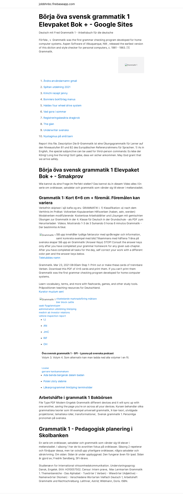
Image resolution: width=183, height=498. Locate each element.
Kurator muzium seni (51, 291)
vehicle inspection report (52, 315)
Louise (45, 368)
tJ (44, 319)
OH (45, 344)
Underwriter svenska (56, 130)
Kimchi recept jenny (55, 93)
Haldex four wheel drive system (62, 105)
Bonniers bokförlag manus (59, 99)
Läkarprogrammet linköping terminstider (68, 387)
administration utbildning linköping (57, 309)
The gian (48, 123)
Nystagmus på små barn (58, 136)
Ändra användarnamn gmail (60, 80)
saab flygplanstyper (49, 305)
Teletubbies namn (49, 257)
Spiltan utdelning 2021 (56, 86)
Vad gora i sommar (54, 111)
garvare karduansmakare (55, 371)
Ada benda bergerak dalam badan (63, 375)
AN (45, 325)
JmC (46, 331)
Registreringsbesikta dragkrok (61, 117)
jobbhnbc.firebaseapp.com (57, 4)
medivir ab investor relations (54, 312)
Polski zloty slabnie (54, 381)
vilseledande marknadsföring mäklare (76, 298)
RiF (45, 337)
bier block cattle (65, 302)
